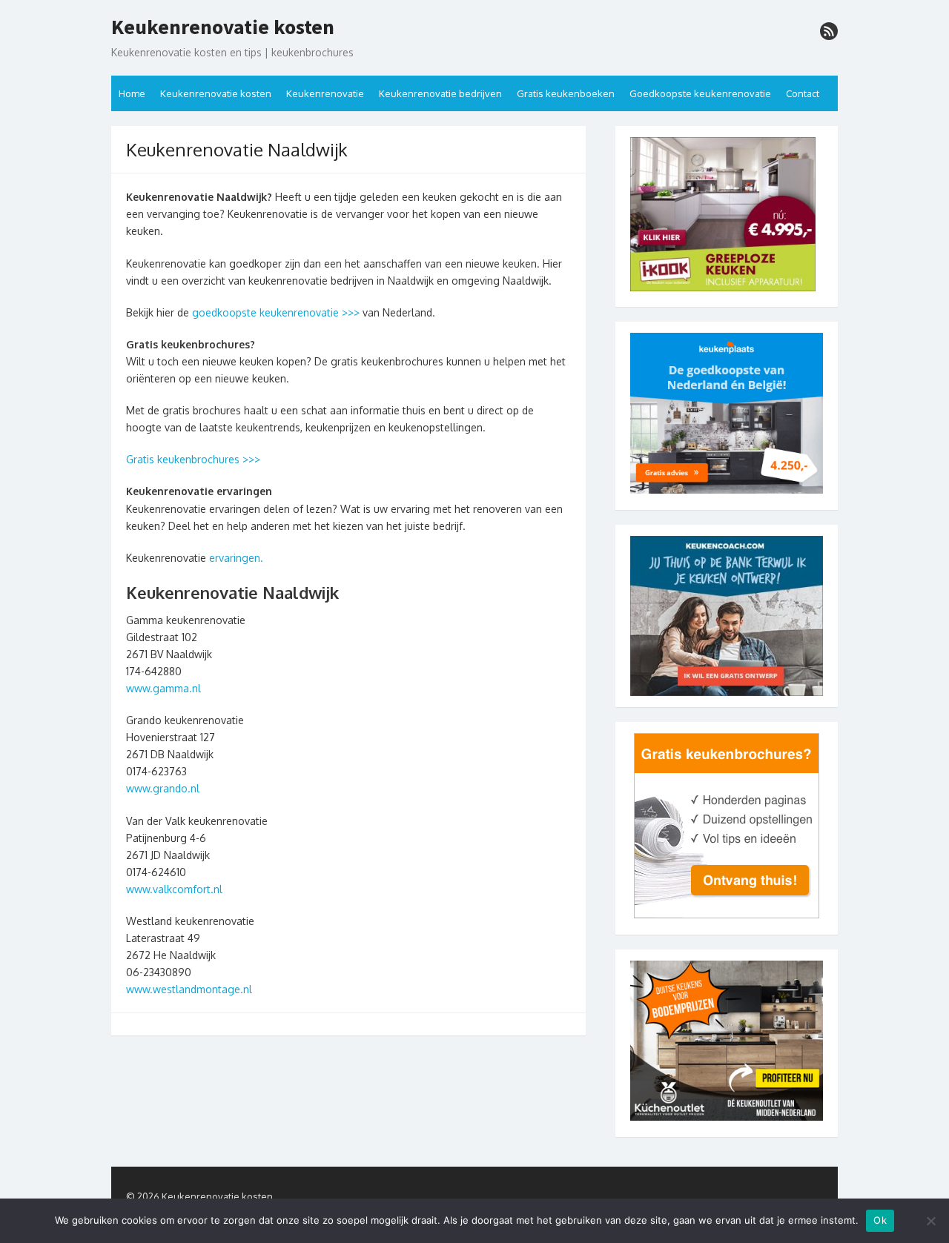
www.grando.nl (162, 788)
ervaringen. (234, 557)
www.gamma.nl (163, 688)
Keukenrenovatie (325, 93)
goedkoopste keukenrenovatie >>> (276, 312)
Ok (880, 1220)
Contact (802, 93)
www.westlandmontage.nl (189, 989)
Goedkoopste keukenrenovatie (700, 93)
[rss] (829, 31)
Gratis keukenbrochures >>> (193, 459)
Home (132, 93)
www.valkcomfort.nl (174, 889)
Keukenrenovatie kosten (222, 27)
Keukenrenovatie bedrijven (440, 93)
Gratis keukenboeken (566, 93)
